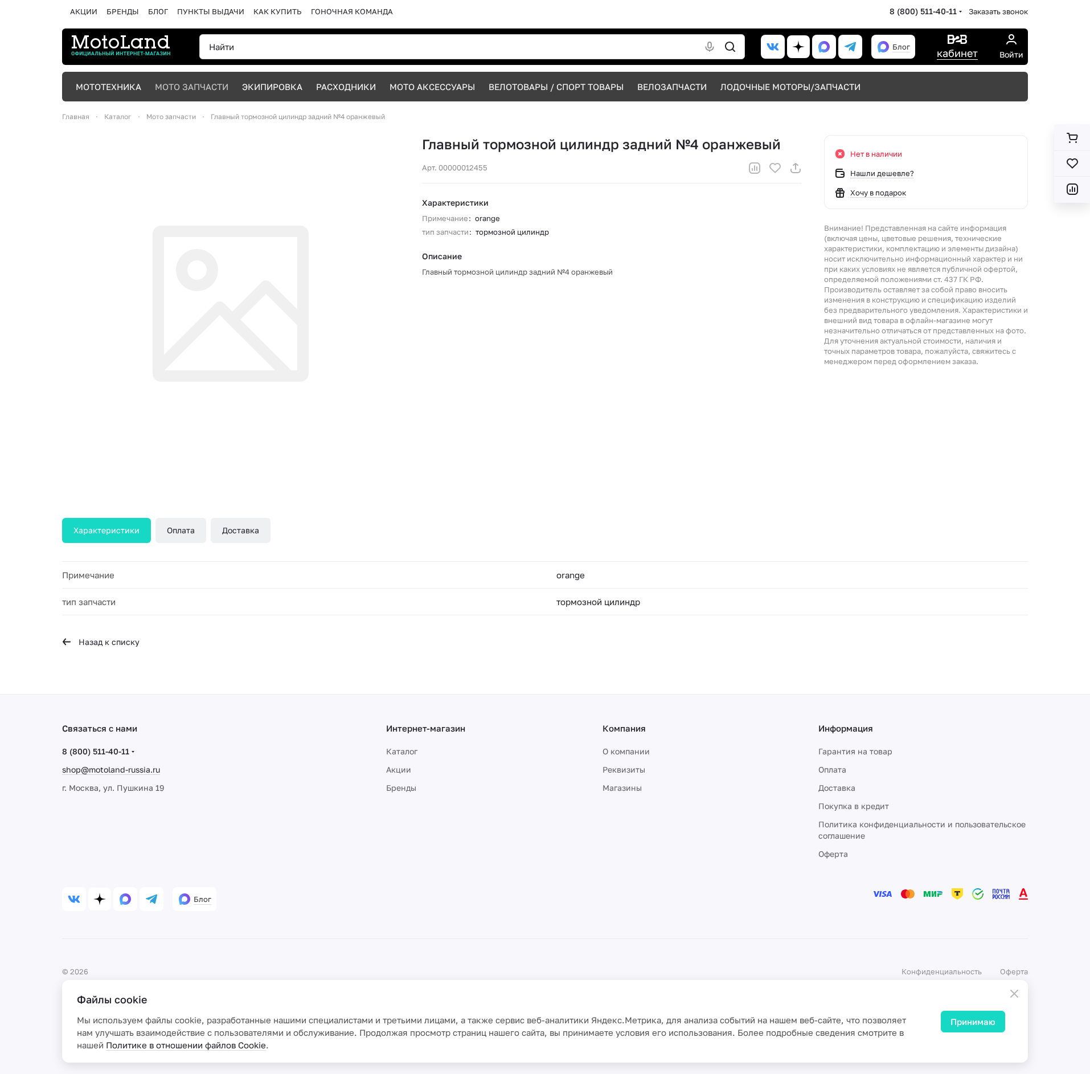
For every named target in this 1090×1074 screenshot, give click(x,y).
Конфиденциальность (941, 971)
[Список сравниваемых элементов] (1072, 189)
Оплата (181, 530)
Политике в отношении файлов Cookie (186, 1045)
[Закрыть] (1014, 994)
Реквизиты (624, 769)
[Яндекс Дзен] (798, 46)
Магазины (622, 788)
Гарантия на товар (855, 751)
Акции (398, 769)
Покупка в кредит (853, 806)
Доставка (240, 530)
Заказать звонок (998, 11)
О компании (626, 751)
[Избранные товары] (1072, 163)
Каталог (401, 751)
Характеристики (106, 530)
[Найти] (730, 46)
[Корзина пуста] (1072, 138)
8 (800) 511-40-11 (923, 11)
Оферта (833, 854)
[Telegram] (850, 47)
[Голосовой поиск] (709, 46)
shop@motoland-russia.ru (111, 769)
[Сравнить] (754, 168)
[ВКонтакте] (773, 47)
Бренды (401, 788)
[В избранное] (775, 168)
